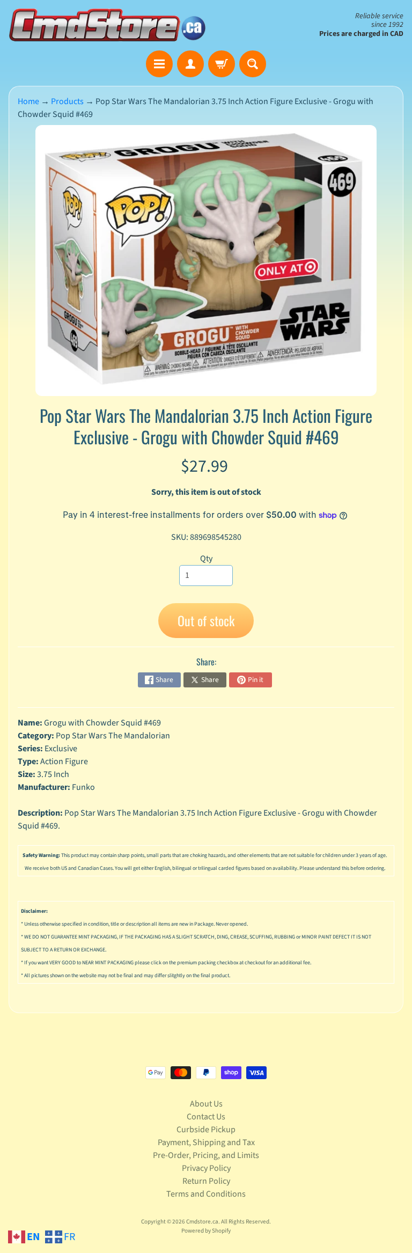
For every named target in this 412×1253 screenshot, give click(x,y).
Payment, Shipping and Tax (206, 1142)
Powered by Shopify (206, 1231)
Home (28, 101)
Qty (206, 559)
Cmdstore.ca (202, 1222)
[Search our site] (252, 63)
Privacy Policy (206, 1168)
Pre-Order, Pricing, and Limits (206, 1155)
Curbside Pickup (206, 1129)
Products (67, 101)
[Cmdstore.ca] (107, 25)
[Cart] (221, 63)
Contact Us (206, 1117)
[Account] (190, 63)
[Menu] (159, 63)
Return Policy (206, 1181)
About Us (206, 1104)
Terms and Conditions (206, 1194)
